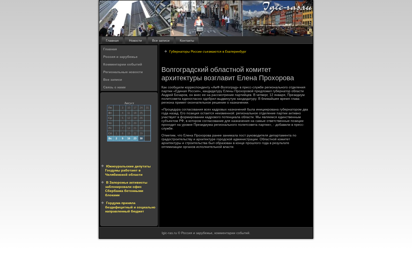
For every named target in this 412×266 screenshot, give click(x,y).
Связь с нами (114, 87)
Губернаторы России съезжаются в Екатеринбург (207, 51)
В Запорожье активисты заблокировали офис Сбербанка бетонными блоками (126, 189)
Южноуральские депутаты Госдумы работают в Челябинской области (128, 170)
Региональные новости (123, 72)
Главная (112, 40)
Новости (135, 40)
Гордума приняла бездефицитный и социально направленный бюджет (130, 207)
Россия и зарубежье (120, 57)
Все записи (161, 40)
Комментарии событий (122, 64)
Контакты (187, 40)
